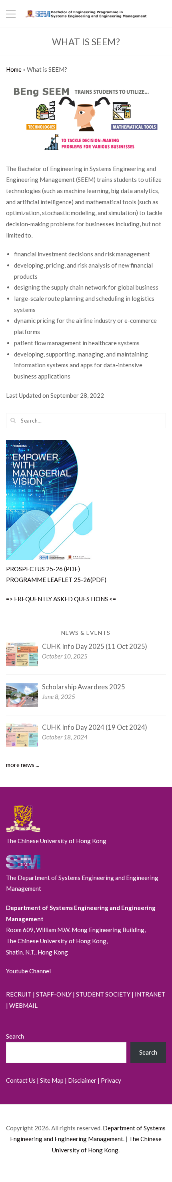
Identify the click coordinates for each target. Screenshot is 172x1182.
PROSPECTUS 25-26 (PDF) (43, 568)
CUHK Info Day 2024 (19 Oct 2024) (94, 727)
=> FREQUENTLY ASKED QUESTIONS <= (61, 598)
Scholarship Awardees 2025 (83, 687)
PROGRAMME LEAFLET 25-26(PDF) (56, 579)
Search (15, 1036)
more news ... (22, 764)
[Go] (13, 420)
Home (14, 69)
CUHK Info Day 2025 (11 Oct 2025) (94, 646)
